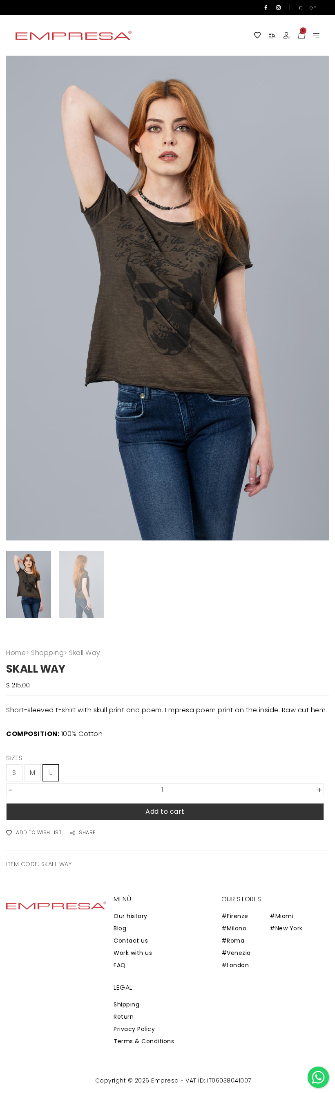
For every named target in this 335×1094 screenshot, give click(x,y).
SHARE (87, 833)
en (313, 7)
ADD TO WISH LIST (39, 833)
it (300, 7)
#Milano (234, 928)
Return (124, 1017)
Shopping (49, 652)
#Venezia (236, 953)
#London (235, 965)
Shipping (126, 1004)
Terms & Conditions (144, 1041)
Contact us (131, 940)
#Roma (233, 940)
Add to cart (165, 811)
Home (17, 652)
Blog (120, 928)
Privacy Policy (134, 1029)
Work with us (133, 953)
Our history (130, 916)
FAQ (120, 965)
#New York (286, 928)
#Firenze (234, 916)
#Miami (281, 916)
